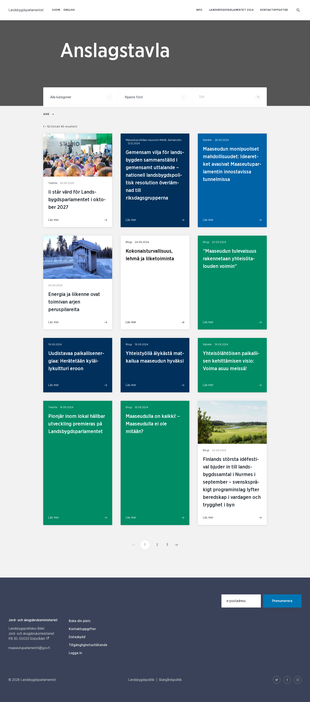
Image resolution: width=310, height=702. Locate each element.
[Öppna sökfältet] (298, 10)
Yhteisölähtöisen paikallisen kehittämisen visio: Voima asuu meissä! (231, 361)
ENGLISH (69, 10)
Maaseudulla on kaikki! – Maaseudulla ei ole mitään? (153, 424)
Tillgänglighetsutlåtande (88, 645)
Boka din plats (79, 621)
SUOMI (56, 10)
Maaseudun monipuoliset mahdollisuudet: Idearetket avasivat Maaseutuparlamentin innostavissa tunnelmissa (232, 164)
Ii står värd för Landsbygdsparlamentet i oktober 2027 (77, 200)
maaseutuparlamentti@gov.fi (29, 648)
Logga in (75, 653)
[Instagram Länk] (298, 680)
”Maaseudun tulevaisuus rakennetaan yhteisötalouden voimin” (229, 259)
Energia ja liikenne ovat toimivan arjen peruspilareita (74, 302)
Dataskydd (77, 637)
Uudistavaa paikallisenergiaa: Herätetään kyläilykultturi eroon (76, 361)
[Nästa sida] (175, 544)
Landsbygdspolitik (141, 680)
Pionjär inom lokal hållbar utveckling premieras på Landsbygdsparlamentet (76, 424)
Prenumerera (282, 601)
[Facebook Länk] (287, 680)
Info (199, 10)
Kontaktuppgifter (274, 10)
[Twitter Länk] (276, 680)
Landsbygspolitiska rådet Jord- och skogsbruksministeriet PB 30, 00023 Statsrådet (31, 633)
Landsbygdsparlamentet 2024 (231, 10)
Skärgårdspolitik (170, 680)
